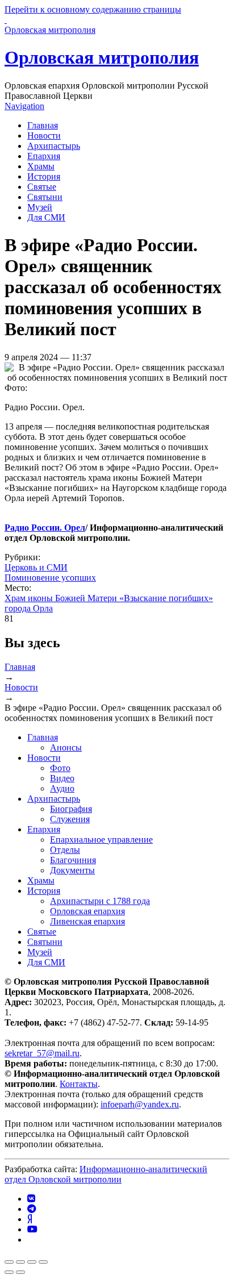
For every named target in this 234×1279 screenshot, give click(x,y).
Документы (72, 870)
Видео (62, 778)
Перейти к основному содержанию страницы (93, 9)
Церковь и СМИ (36, 567)
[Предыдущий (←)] (9, 1272)
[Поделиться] (20, 1262)
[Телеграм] (31, 1209)
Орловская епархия (87, 911)
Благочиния (73, 860)
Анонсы (66, 747)
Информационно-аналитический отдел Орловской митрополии (106, 1174)
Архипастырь (53, 146)
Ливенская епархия (87, 921)
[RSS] (30, 1239)
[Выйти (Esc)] (9, 1262)
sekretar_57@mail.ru (42, 1053)
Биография (71, 809)
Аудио (62, 788)
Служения (70, 819)
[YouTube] (32, 1229)
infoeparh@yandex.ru (140, 1104)
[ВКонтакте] (31, 1198)
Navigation (24, 106)
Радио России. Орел (45, 527)
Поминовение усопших (50, 577)
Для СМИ (46, 217)
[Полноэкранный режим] (31, 1262)
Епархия (43, 156)
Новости (44, 135)
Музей (39, 207)
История (43, 176)
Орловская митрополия (102, 57)
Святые (41, 186)
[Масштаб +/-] (43, 1262)
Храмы (41, 166)
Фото (60, 768)
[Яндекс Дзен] (29, 1219)
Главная (42, 125)
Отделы (65, 850)
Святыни (44, 197)
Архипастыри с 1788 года (100, 901)
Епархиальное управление (101, 839)
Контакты (79, 1084)
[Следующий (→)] (20, 1272)
